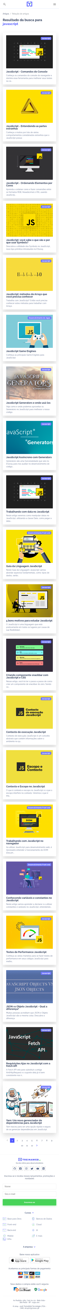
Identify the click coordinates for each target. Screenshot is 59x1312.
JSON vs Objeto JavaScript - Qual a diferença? (26, 1007)
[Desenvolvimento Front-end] (39, 533)
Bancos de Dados (44, 1219)
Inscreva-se (29, 1202)
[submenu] (32, 1213)
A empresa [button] (28, 1247)
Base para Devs (14, 1219)
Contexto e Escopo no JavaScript (25, 786)
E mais (39, 1236)
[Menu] (54, 4)
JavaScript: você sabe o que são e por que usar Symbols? (28, 241)
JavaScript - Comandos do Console (26, 71)
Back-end (11, 1230)
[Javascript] (46, 38)
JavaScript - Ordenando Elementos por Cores (29, 184)
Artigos (6, 14)
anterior (7, 1141)
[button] (22, 1289)
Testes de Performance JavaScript (26, 952)
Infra (9, 1239)
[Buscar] (4, 4)
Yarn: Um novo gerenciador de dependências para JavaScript (24, 1121)
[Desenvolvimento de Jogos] (39, 318)
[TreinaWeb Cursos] (29, 4)
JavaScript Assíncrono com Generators (29, 457)
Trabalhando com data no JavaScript (27, 511)
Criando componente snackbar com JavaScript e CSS (27, 676)
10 (22, 1145)
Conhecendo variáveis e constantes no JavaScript (29, 899)
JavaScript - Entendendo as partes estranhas (26, 127)
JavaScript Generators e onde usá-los (28, 402)
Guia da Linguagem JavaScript (24, 566)
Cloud (39, 1224)
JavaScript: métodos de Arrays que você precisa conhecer (26, 295)
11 (27, 1145)
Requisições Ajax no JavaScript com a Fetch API (28, 1064)
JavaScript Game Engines (21, 351)
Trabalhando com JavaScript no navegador (24, 842)
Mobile (10, 1236)
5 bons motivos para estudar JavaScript (29, 620)
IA (37, 1230)
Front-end (11, 1224)
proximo (37, 1146)
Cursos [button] (28, 1213)
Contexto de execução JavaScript (26, 732)
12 (32, 1145)
